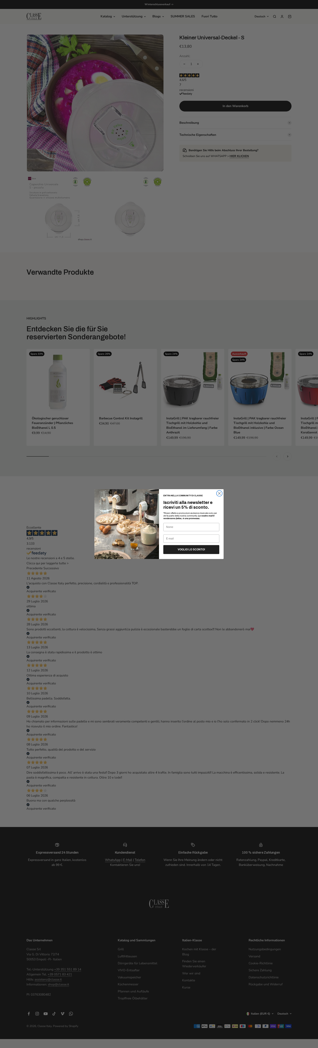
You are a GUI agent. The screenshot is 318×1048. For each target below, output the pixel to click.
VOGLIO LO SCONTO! (191, 549)
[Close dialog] (219, 493)
